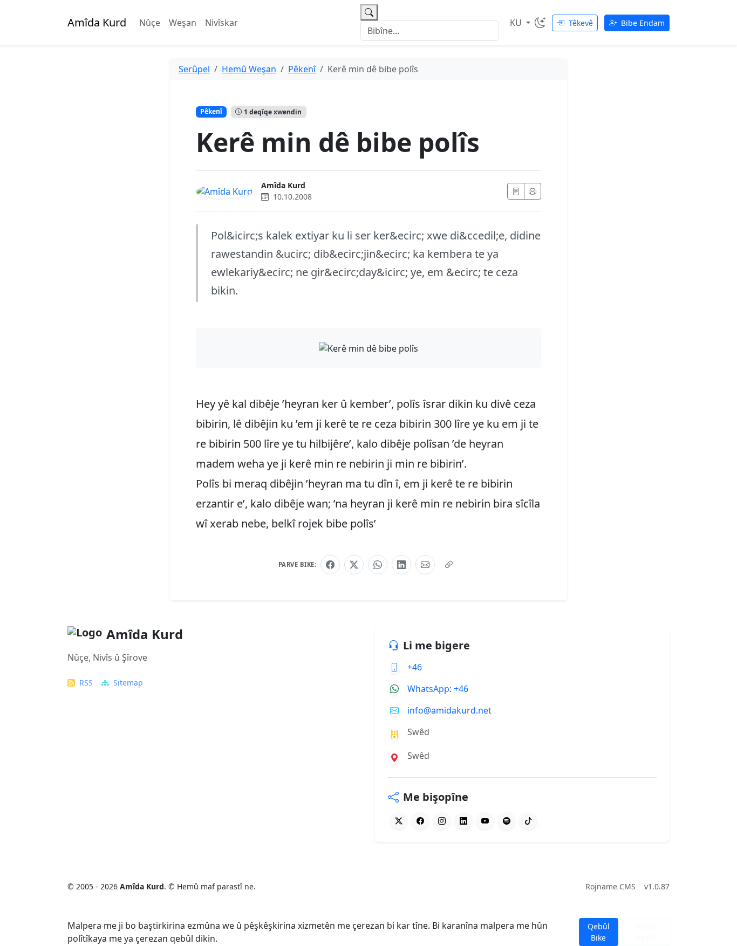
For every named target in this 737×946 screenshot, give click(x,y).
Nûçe (149, 23)
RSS (86, 682)
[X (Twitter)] (354, 564)
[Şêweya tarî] (540, 22)
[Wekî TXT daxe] (515, 191)
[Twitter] (398, 820)
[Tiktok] (528, 820)
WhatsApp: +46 (437, 689)
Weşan (182, 23)
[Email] (425, 564)
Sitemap (128, 682)
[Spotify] (506, 820)
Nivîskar (221, 23)
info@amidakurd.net (449, 710)
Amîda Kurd (283, 185)
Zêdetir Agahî (646, 932)
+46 (414, 667)
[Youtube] (485, 820)
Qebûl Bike (599, 932)
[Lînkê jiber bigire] (449, 564)
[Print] (532, 191)
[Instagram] (442, 820)
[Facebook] (330, 564)
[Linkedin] (463, 820)
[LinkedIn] (401, 564)
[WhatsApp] (377, 564)
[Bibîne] (369, 12)
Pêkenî (211, 111)
